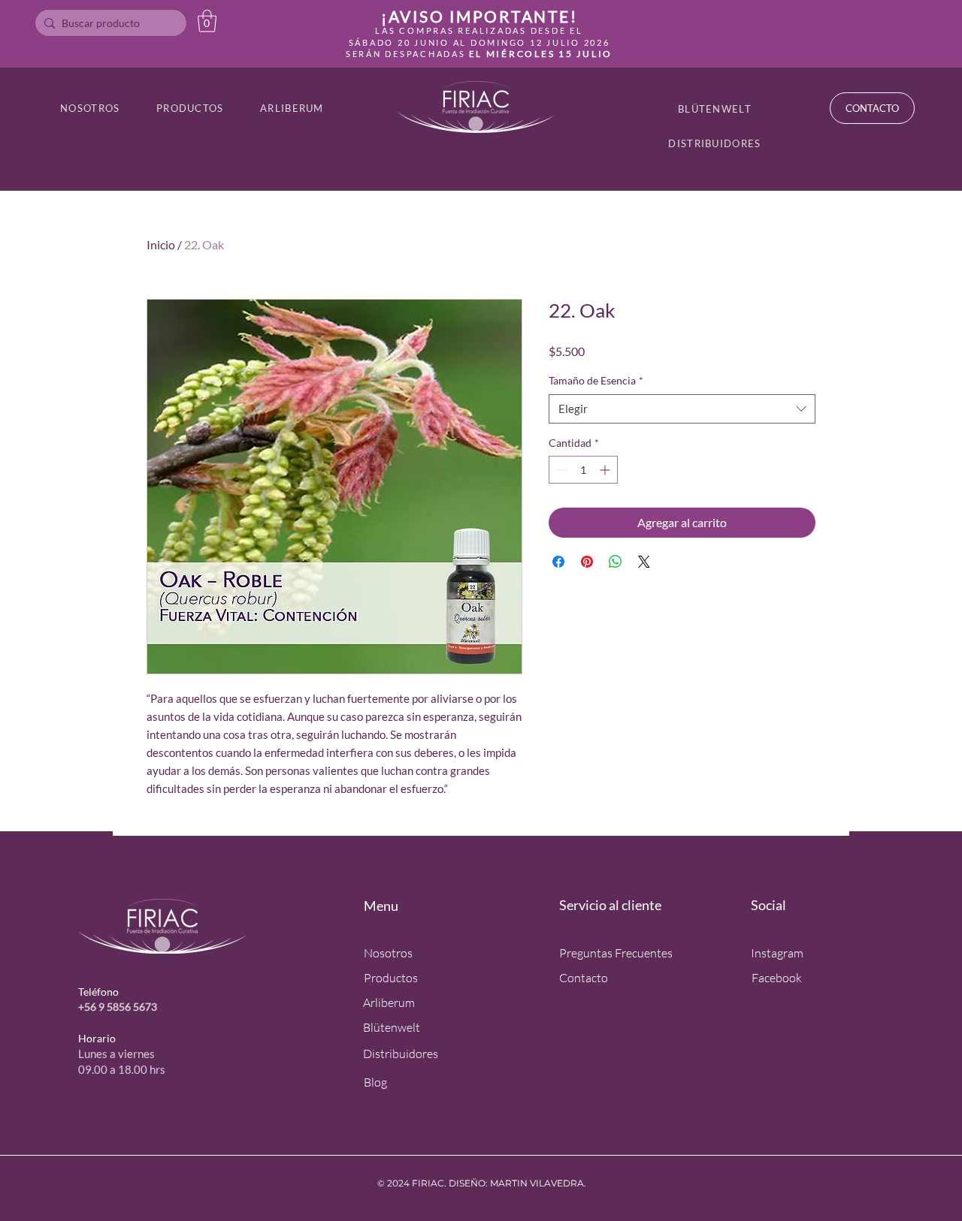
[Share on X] (644, 562)
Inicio (161, 244)
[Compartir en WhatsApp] (616, 562)
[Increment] (606, 470)
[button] (207, 21)
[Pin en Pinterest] (587, 562)
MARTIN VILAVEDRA (537, 1183)
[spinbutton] (583, 470)
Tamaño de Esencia (596, 380)
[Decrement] (560, 470)
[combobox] (682, 409)
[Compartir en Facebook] (558, 562)
